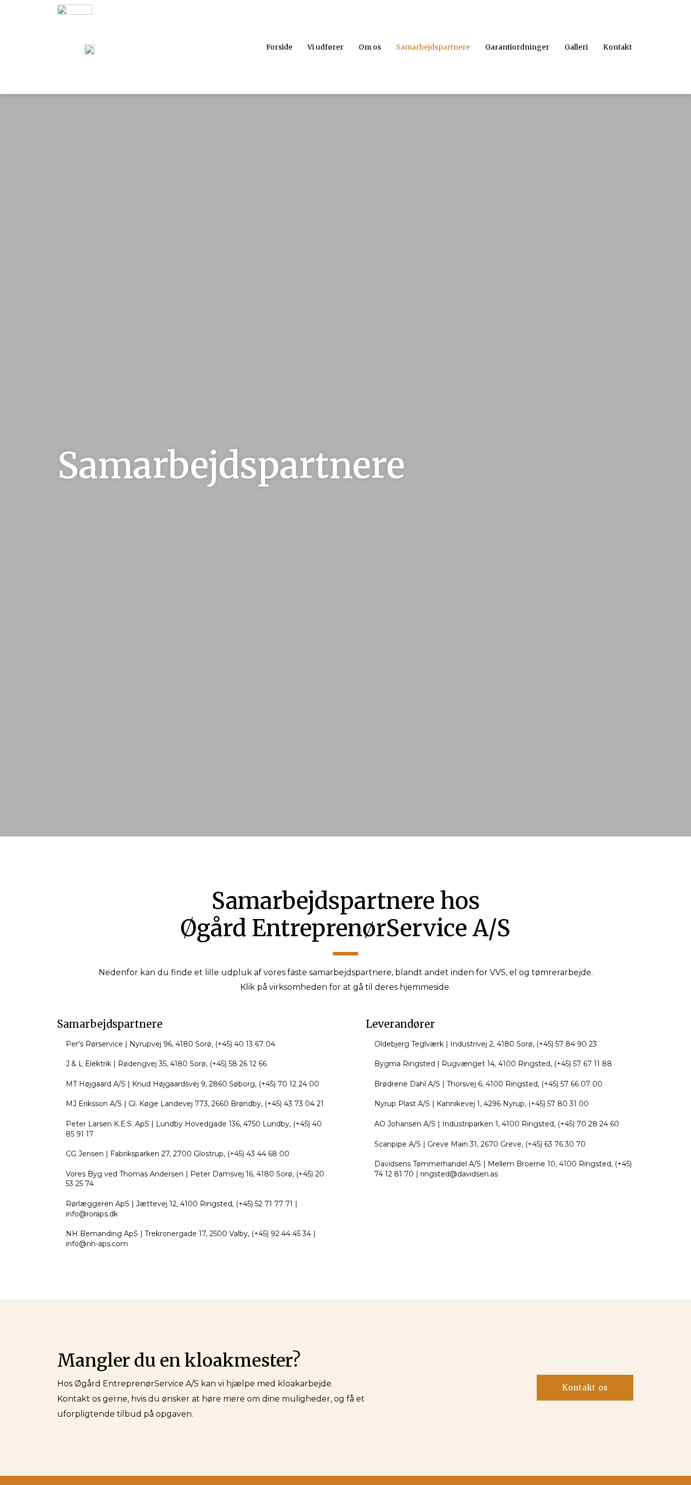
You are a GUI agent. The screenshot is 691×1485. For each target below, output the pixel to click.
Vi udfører (325, 47)
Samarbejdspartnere (433, 47)
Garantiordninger (517, 47)
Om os (370, 47)
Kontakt (617, 47)
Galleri (576, 47)
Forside (279, 47)
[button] (585, 1388)
